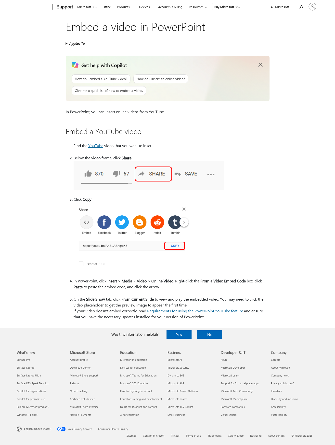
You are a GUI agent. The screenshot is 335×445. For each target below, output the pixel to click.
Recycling (255, 435)
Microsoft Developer (233, 367)
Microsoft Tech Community (237, 391)
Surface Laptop (25, 367)
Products (123, 7)
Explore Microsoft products (33, 407)
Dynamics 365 (176, 375)
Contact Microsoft (153, 435)
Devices (144, 7)
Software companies (233, 407)
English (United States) (37, 429)
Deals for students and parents (138, 407)
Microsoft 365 (87, 7)
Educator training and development (141, 399)
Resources (196, 7)
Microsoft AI (175, 360)
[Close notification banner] (261, 65)
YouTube (95, 145)
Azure (224, 360)
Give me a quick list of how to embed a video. (109, 90)
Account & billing (170, 7)
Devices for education (133, 367)
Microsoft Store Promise (84, 407)
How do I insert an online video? (161, 78)
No (209, 334)
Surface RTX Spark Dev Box (33, 383)
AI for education (129, 415)
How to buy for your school (136, 391)
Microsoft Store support (84, 375)
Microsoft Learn (230, 375)
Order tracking (78, 391)
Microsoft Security (178, 367)
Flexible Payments (80, 415)
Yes (179, 334)
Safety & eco (236, 435)
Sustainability (279, 415)
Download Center (80, 367)
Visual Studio (228, 415)
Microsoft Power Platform (183, 391)
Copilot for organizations (31, 391)
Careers (275, 360)
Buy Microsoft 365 (227, 7)
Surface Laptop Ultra (29, 375)
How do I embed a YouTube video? (101, 78)
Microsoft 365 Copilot (180, 407)
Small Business (176, 415)
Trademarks (215, 435)
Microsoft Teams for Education (138, 375)
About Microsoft (280, 367)
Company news (280, 375)
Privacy (175, 435)
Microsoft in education (133, 360)
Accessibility (278, 407)
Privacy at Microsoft (283, 383)
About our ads (276, 435)
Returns (74, 383)
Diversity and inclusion (284, 399)
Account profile (79, 360)
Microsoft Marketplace (234, 399)
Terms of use (193, 435)
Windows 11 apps (27, 415)
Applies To (77, 43)
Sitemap (131, 435)
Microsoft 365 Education (134, 383)
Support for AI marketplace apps (240, 383)
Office (107, 7)
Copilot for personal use (31, 399)
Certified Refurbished (82, 399)
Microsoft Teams (177, 399)
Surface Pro (23, 360)
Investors (276, 391)
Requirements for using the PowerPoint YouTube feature (195, 310)
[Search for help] (300, 6)
